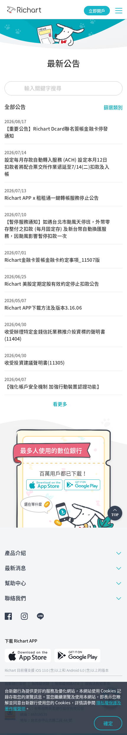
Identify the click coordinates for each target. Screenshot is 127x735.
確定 (108, 723)
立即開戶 (97, 11)
